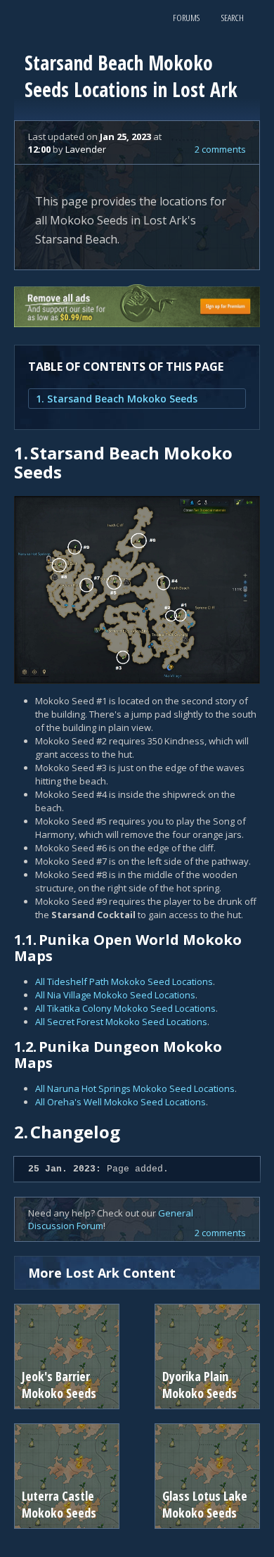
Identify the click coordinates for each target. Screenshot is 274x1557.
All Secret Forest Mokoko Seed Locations (121, 1021)
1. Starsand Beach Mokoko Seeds (116, 398)
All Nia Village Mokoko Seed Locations (115, 995)
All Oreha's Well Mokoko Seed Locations (120, 1101)
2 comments (220, 149)
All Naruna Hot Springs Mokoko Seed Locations (135, 1088)
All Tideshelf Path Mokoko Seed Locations (124, 981)
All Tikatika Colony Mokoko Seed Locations (125, 1008)
